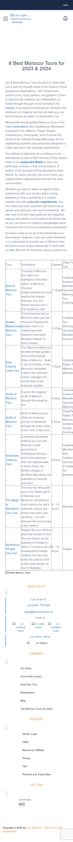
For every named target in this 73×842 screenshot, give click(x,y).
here (12, 250)
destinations (20, 126)
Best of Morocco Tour (11, 290)
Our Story (26, 668)
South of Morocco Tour (11, 398)
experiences (48, 202)
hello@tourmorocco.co (38, 612)
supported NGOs (31, 162)
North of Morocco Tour (11, 421)
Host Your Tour (29, 684)
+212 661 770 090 (38, 605)
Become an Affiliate (33, 750)
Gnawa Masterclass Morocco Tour (13, 328)
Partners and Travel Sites (36, 774)
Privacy (26, 758)
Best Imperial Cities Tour (12, 366)
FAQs (25, 742)
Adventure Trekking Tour (12, 460)
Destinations (27, 692)
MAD (66, 5)
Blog (23, 700)
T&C (24, 766)
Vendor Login (29, 734)
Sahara (10, 108)
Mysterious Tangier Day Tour (12, 549)
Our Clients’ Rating (40, 636)
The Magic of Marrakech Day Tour (12, 506)
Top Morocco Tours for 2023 (36, 708)
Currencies (25, 799)
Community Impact (31, 676)
